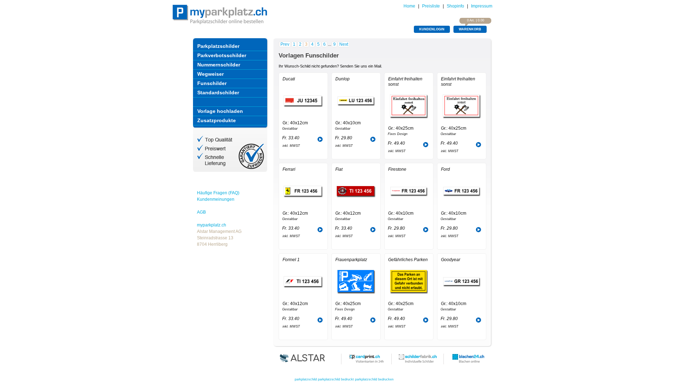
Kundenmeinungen (215, 199)
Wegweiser (210, 74)
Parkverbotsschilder (221, 55)
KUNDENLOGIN (432, 29)
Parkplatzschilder (218, 46)
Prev (284, 44)
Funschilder (212, 83)
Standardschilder (218, 92)
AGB (201, 212)
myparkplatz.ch (211, 225)
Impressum (481, 6)
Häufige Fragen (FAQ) (218, 192)
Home (409, 6)
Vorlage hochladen (220, 111)
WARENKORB (470, 29)
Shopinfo (455, 6)
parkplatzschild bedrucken (374, 379)
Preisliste (431, 6)
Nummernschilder (218, 65)
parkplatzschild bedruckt (336, 379)
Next (343, 44)
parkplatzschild (306, 379)
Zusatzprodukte (216, 120)
